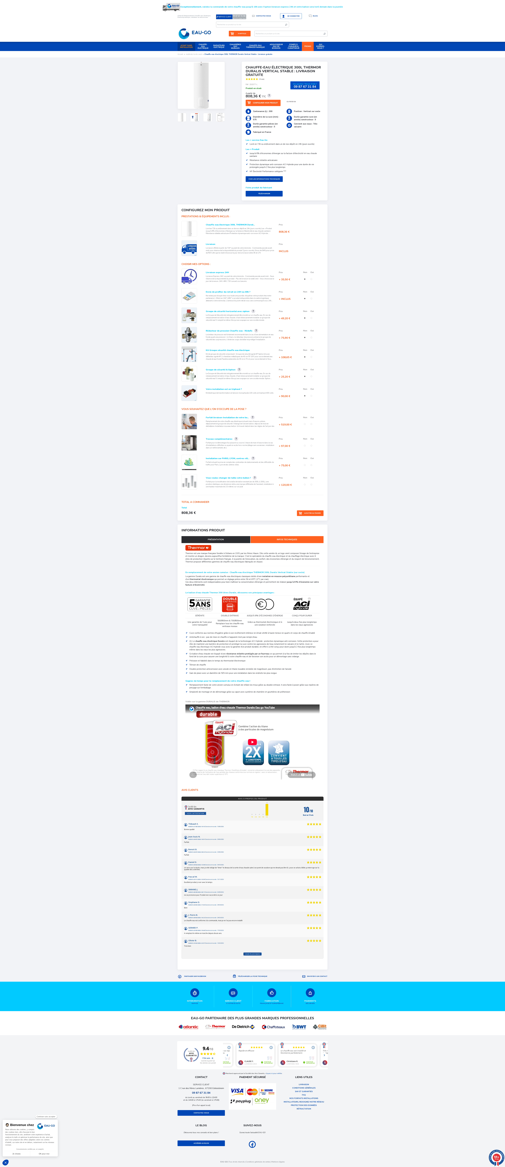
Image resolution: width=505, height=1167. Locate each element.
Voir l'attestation (195, 813)
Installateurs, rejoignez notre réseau (304, 1102)
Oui (312, 272)
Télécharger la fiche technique (252, 976)
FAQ (304, 1095)
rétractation (304, 1109)
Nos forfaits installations (303, 1098)
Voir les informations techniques (264, 179)
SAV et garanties (304, 1091)
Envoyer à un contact (317, 976)
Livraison (304, 1084)
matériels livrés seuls (194, 54)
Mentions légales (278, 1162)
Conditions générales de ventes (258, 1162)
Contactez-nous (201, 1113)
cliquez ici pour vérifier (273, 1073)
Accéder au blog (201, 1143)
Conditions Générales (303, 1088)
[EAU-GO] (195, 33)
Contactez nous (263, 16)
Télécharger (264, 194)
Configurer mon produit (265, 103)
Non (305, 272)
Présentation (216, 539)
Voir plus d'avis (252, 954)
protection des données (304, 1105)
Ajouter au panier (312, 513)
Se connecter (293, 16)
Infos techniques (287, 539)
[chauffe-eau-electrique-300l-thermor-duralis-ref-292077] (182, 117)
